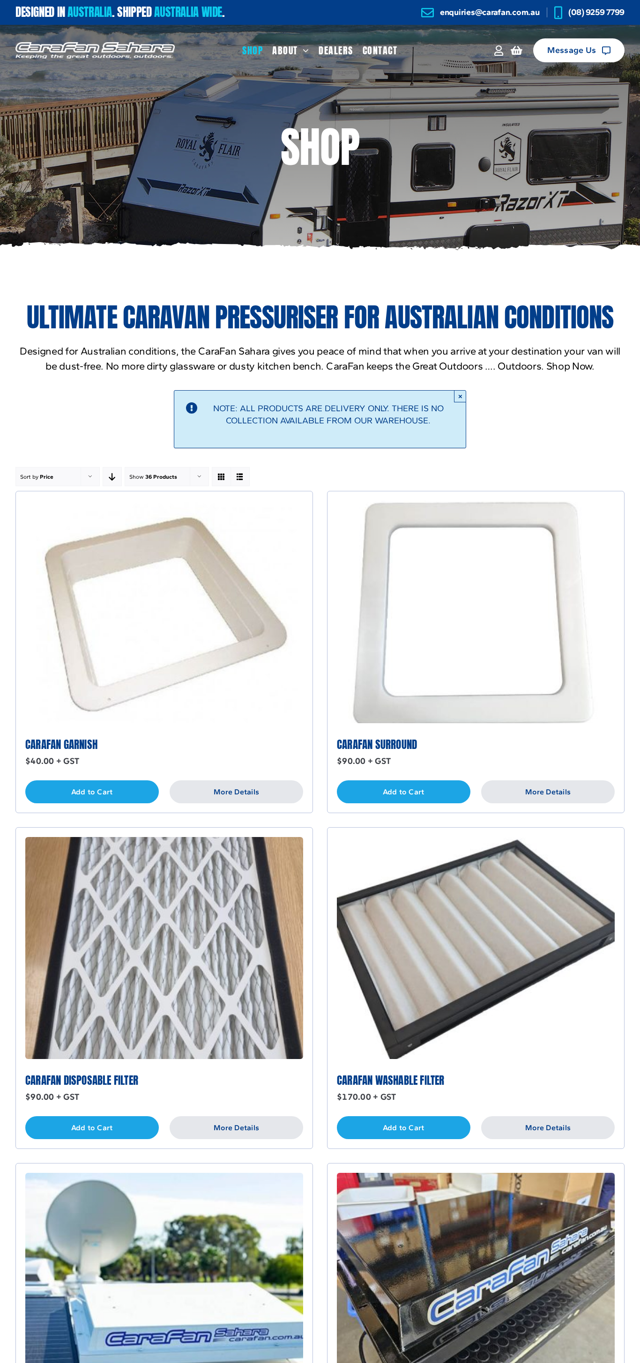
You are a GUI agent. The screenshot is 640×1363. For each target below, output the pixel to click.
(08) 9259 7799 (596, 12)
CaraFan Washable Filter (391, 1080)
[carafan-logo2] (95, 46)
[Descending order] (112, 476)
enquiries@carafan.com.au (490, 12)
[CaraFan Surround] (476, 506)
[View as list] (240, 476)
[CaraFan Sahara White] (164, 1178)
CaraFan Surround (377, 744)
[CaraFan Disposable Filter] (164, 842)
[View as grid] (221, 476)
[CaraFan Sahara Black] (476, 1178)
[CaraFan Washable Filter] (476, 842)
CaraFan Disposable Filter (81, 1080)
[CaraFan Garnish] (164, 506)
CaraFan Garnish (61, 744)
